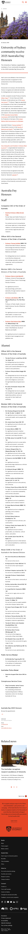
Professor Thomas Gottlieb (12, 243)
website (14, 175)
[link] (4, 9)
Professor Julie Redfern (11, 297)
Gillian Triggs (4, 98)
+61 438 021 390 (4, 724)
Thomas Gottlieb (16, 125)
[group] (14, 764)
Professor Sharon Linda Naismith (14, 276)
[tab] (11, 787)
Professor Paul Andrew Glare (13, 321)
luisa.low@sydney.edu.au (6, 727)
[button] (23, 2)
